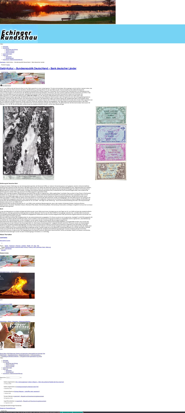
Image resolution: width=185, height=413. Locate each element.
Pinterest (18, 246)
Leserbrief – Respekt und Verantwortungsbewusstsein (29, 396)
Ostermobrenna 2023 (6, 304)
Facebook (12, 246)
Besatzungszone (10, 247)
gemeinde (39, 247)
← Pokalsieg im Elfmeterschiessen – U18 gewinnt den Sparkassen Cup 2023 (21, 356)
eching (26, 247)
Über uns (5, 55)
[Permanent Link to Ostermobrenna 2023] (17, 298)
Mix (38, 246)
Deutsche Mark (19, 247)
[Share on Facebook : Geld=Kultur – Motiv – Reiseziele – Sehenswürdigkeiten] (2, 320)
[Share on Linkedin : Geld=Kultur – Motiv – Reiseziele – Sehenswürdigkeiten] (0, 320)
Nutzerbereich (10, 58)
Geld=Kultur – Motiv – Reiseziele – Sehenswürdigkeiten (15, 321)
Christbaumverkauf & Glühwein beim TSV (27, 386)
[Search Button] (0, 376)
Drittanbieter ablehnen (67, 412)
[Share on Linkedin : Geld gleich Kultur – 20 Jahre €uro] (0, 270)
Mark (43, 247)
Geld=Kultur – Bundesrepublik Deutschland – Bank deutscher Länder (38, 68)
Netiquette (9, 56)
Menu (2, 44)
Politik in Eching (10, 51)
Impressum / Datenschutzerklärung (12, 59)
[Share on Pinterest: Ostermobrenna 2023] (1, 302)
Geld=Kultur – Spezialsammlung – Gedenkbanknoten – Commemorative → (20, 355)
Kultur (8, 65)
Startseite (5, 46)
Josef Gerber (4, 72)
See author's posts (5, 240)
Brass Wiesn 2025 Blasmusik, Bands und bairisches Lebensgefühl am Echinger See (22, 353)
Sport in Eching (10, 52)
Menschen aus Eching (12, 49)
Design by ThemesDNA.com (7, 408)
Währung (48, 247)
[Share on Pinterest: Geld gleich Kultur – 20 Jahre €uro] (1, 270)
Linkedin (23, 246)
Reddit (28, 246)
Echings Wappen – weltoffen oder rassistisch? (27, 391)
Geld (34, 247)
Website (3, 250)
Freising (30, 247)
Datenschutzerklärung (77, 412)
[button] (1, 206)
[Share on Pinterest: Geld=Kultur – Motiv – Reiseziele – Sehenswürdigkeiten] (1, 320)
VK (32, 246)
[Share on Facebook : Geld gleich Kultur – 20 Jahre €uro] (2, 270)
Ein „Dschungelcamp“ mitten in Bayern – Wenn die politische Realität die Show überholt (40, 382)
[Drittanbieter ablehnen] (83, 412)
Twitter (6, 246)
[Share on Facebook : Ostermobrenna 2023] (2, 302)
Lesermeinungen (7, 54)
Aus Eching (6, 48)
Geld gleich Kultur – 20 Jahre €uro (9, 272)
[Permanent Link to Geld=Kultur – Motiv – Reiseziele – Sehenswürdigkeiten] (17, 315)
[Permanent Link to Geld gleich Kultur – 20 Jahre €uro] (17, 266)
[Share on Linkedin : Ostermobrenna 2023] (0, 302)
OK (61, 412)
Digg (35, 246)
